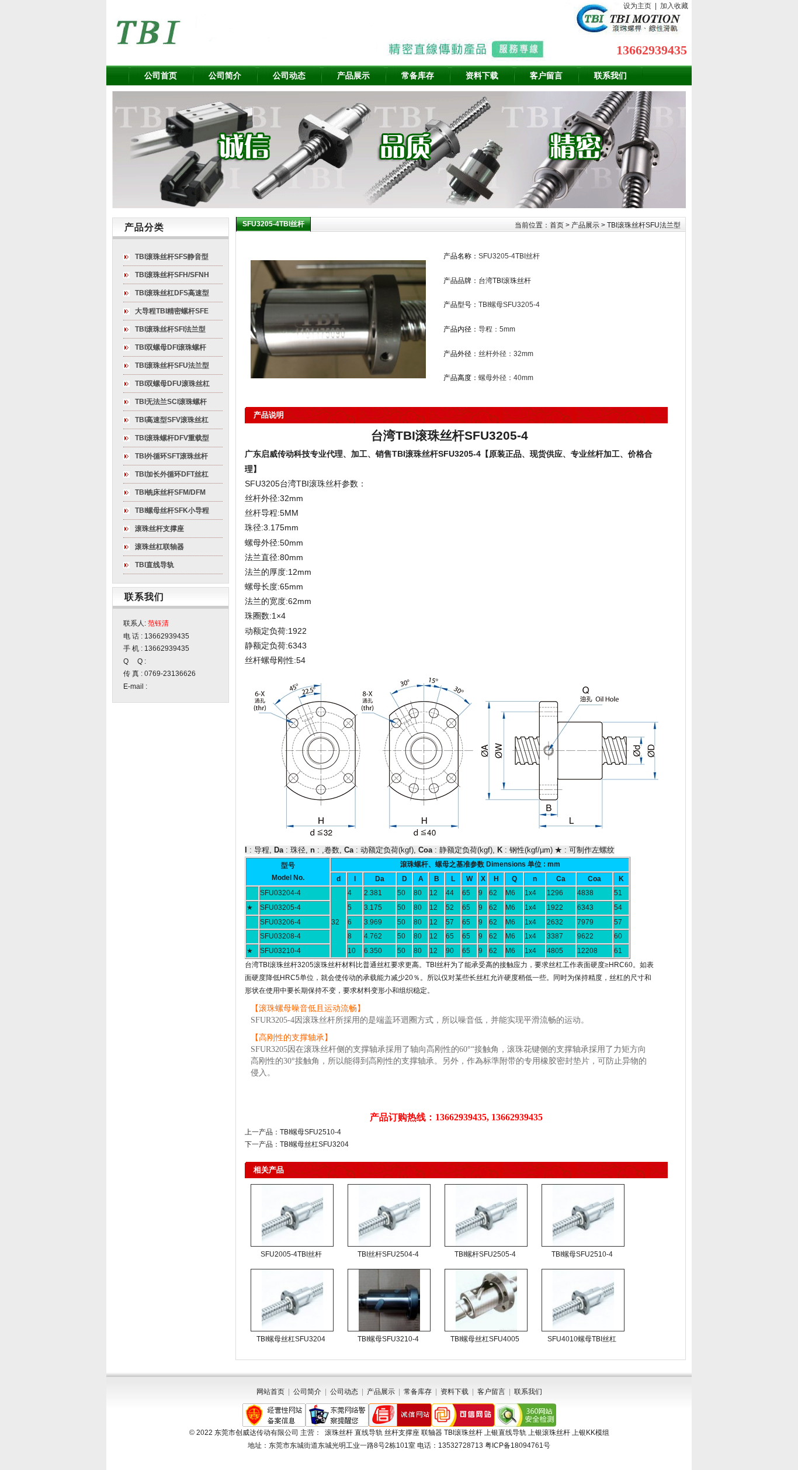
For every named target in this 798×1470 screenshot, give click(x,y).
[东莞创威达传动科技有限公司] (246, 33)
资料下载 (482, 75)
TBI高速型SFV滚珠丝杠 (172, 420)
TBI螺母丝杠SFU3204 (314, 1144)
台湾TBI (294, 483)
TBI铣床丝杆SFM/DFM (170, 492)
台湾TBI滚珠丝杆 (504, 281)
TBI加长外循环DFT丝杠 (172, 474)
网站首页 (270, 1392)
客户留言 (546, 75)
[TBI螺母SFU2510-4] (583, 1215)
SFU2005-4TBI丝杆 (291, 1254)
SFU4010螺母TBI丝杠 (581, 1339)
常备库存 (417, 75)
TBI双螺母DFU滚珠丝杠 (172, 383)
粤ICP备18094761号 (517, 1445)
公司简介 (225, 75)
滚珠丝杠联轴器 (159, 547)
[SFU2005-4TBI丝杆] (292, 1215)
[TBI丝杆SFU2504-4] (389, 1215)
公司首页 (160, 75)
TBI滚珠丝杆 (415, 453)
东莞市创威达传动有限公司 (256, 1432)
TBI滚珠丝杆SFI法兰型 (170, 329)
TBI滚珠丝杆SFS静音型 (172, 257)
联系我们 (610, 75)
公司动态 (289, 75)
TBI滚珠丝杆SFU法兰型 (644, 225)
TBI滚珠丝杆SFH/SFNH (172, 275)
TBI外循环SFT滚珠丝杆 (171, 456)
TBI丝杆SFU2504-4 (388, 1254)
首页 (557, 225)
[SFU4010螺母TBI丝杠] (583, 1300)
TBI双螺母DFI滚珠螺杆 (170, 347)
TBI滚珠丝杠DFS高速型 (172, 293)
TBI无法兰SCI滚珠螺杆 (171, 402)
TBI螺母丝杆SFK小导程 (172, 510)
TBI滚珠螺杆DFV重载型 (172, 438)
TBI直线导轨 (154, 565)
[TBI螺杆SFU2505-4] (486, 1215)
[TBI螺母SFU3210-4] (389, 1300)
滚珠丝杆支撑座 (159, 528)
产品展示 (353, 75)
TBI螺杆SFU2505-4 (485, 1254)
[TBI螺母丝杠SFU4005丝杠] (486, 1300)
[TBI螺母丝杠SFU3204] (292, 1300)
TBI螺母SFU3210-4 (388, 1339)
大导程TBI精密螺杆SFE (172, 311)
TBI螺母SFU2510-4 (310, 1132)
